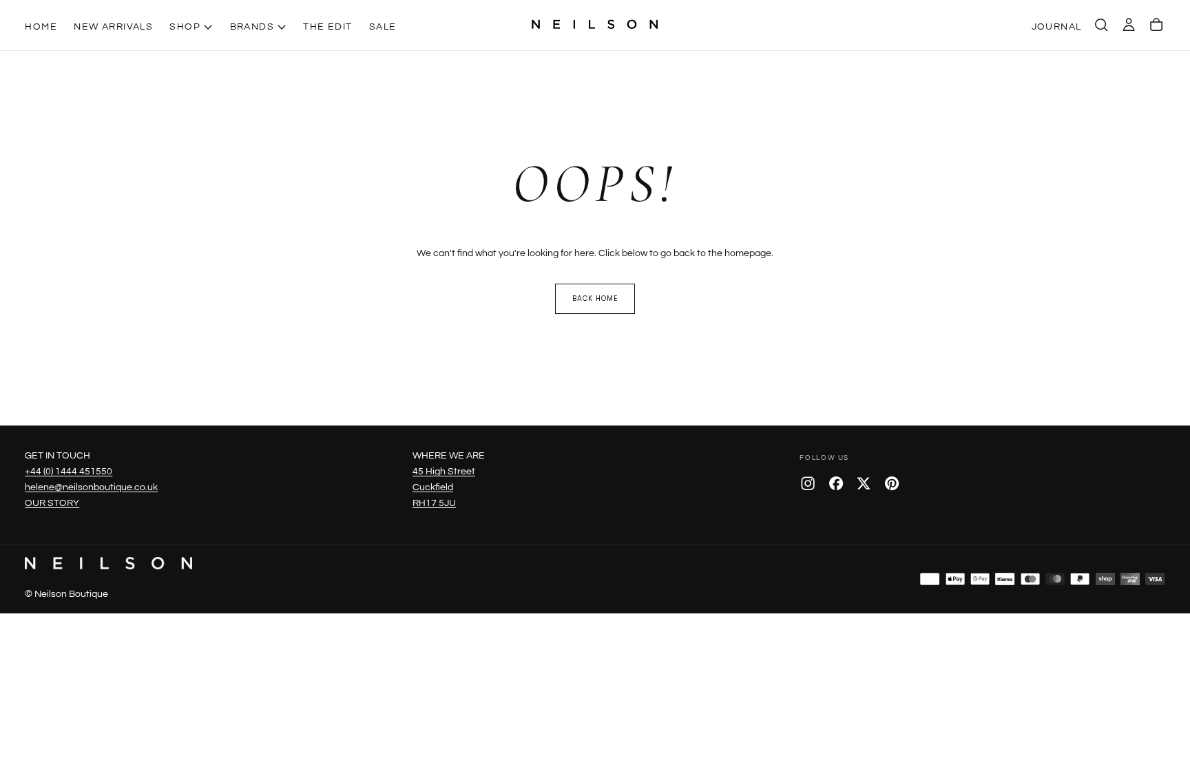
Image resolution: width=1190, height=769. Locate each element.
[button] (1101, 25)
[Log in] (1128, 25)
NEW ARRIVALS (113, 26)
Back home (595, 298)
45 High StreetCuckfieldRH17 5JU (444, 487)
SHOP (184, 26)
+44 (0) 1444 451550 (68, 471)
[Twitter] (863, 483)
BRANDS (252, 26)
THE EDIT (327, 26)
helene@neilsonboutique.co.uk (91, 487)
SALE (383, 26)
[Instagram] (808, 483)
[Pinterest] (892, 483)
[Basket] (1156, 25)
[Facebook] (836, 483)
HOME (41, 26)
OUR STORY (52, 503)
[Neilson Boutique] (108, 563)
